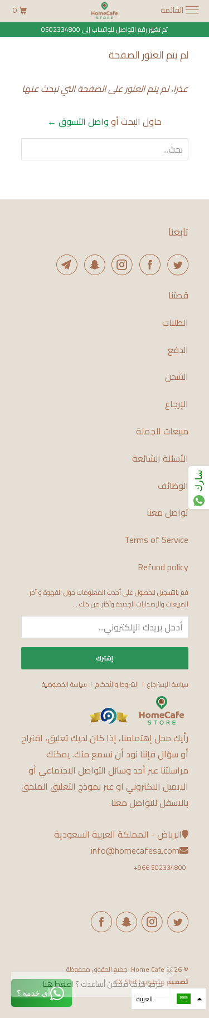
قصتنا (178, 295)
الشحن (176, 377)
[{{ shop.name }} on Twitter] (175, 921)
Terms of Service (156, 540)
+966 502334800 (160, 867)
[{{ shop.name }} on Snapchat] (125, 921)
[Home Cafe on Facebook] (148, 264)
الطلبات (175, 323)
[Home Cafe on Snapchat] (92, 264)
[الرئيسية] (161, 722)
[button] (168, 999)
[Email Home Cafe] (65, 264)
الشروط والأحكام (117, 684)
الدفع (178, 350)
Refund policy (163, 567)
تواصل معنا (167, 513)
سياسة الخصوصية (64, 684)
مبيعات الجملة (162, 431)
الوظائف (173, 486)
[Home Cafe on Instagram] (120, 264)
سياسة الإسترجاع (167, 684)
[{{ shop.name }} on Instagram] (150, 921)
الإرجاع (176, 404)
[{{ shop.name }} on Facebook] (99, 921)
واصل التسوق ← (78, 121)
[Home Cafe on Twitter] (175, 264)
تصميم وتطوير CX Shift (151, 981)
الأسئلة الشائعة (160, 459)
